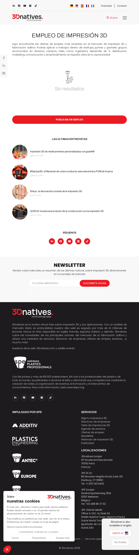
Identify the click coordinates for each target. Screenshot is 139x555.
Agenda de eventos (93, 429)
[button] (7, 549)
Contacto (122, 6)
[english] (77, 6)
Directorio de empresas (95, 421)
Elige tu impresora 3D (94, 418)
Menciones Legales (94, 539)
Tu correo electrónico (45, 283)
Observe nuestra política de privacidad (24, 527)
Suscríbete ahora (94, 283)
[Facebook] (3, 58)
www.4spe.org (75, 387)
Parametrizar (39, 537)
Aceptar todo (63, 537)
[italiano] (92, 6)
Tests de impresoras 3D (95, 425)
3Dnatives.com (46, 348)
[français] (87, 6)
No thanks (120, 542)
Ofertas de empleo (92, 432)
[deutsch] (71, 6)
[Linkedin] (3, 65)
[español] (82, 6)
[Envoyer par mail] (3, 73)
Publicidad (106, 6)
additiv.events (66, 348)
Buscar (114, 17)
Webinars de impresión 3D (97, 439)
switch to (118, 533)
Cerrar (15, 537)
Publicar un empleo (69, 119)
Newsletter (87, 436)
